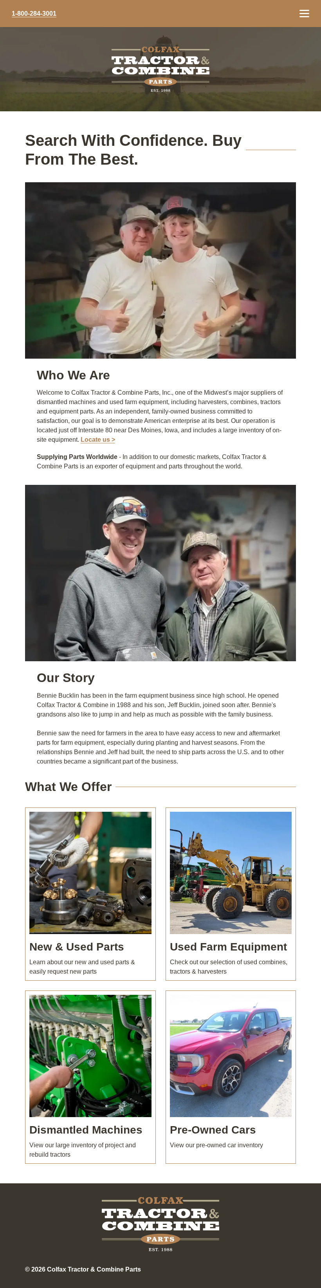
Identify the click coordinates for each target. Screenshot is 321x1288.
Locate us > (98, 439)
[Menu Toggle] (304, 13)
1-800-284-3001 (34, 14)
